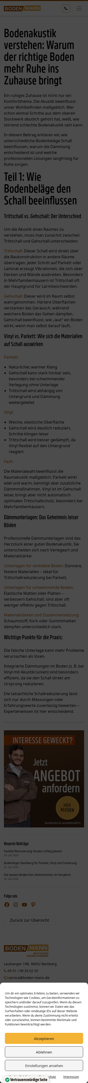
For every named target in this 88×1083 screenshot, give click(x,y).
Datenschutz (47, 1077)
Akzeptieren (44, 1038)
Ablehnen (44, 1052)
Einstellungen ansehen (44, 1065)
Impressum (71, 1077)
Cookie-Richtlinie (20, 1077)
